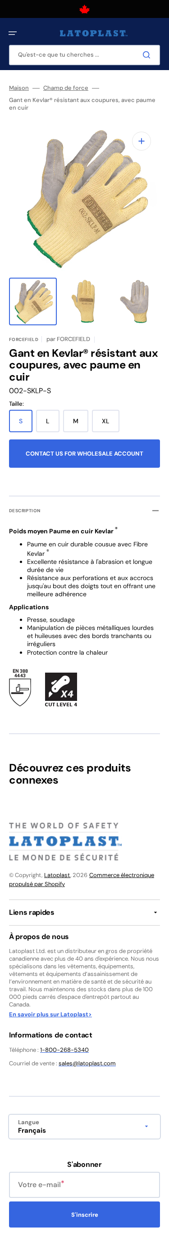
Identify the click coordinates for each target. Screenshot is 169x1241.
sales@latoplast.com (87, 1063)
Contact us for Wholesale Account (84, 453)
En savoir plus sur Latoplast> (50, 1014)
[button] (13, 33)
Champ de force (65, 88)
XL (110, 424)
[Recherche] (148, 55)
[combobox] (84, 55)
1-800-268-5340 (64, 1050)
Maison (19, 88)
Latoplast (57, 875)
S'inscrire (84, 1215)
